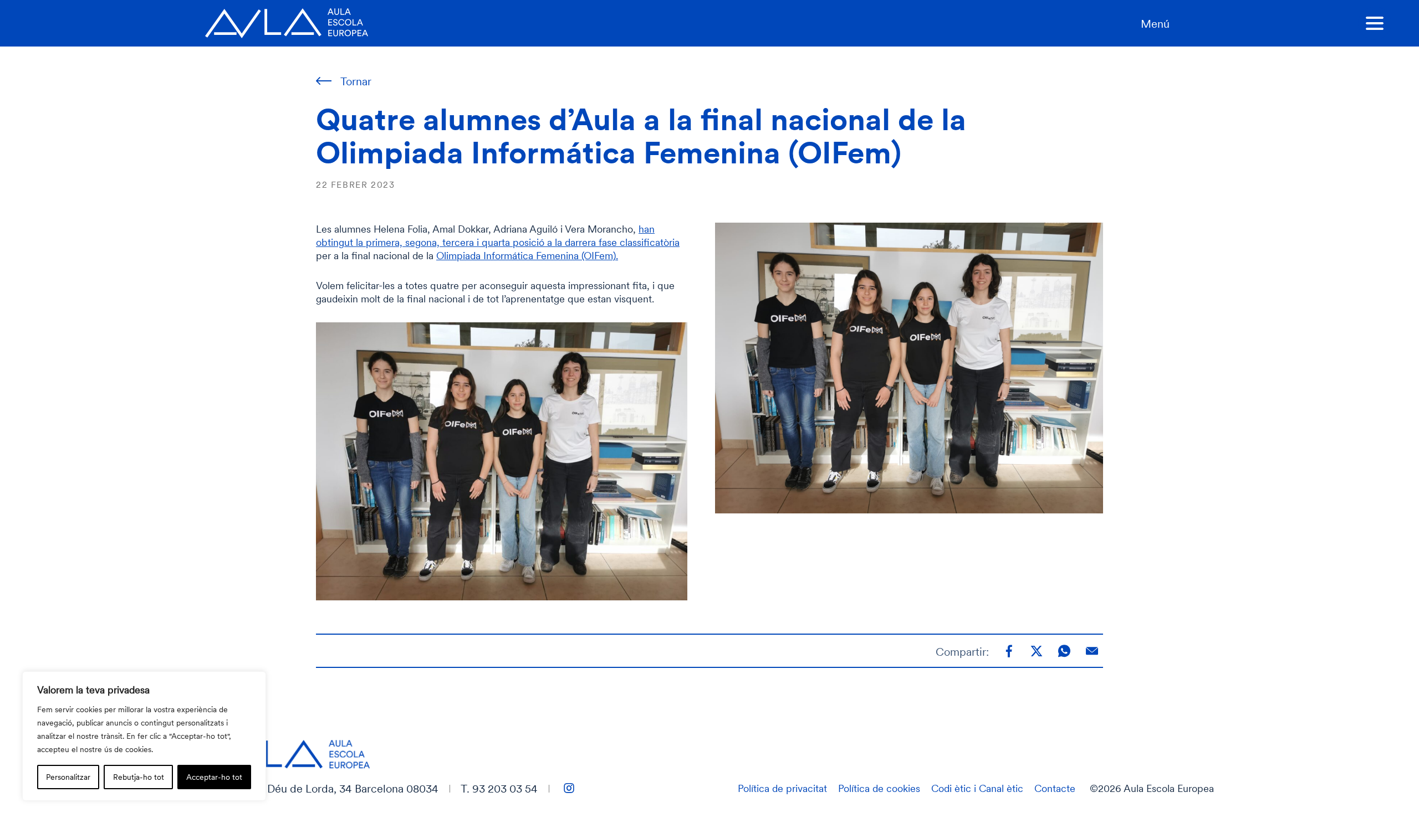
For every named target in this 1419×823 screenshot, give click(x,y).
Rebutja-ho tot (138, 776)
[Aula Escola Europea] (286, 23)
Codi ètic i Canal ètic (977, 788)
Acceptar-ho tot (214, 776)
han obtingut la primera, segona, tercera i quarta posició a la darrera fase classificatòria (498, 235)
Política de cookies (879, 788)
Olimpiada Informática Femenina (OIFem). (527, 255)
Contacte (1054, 788)
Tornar (355, 81)
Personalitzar (68, 776)
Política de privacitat (782, 788)
